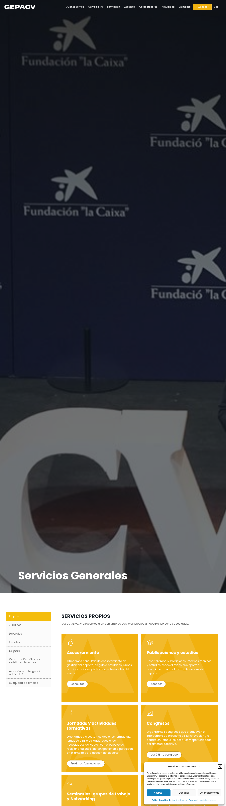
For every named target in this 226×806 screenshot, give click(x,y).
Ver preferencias (209, 792)
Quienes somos (75, 7)
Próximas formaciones (86, 763)
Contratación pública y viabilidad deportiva (24, 661)
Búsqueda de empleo (23, 683)
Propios (14, 616)
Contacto (185, 7)
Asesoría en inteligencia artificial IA (25, 672)
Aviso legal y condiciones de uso (202, 800)
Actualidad (168, 7)
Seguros (14, 651)
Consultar (77, 684)
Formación (113, 7)
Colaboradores (148, 7)
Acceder (203, 7)
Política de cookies (160, 800)
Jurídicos (15, 625)
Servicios (93, 7)
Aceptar (158, 792)
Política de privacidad (178, 800)
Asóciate (129, 7)
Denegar (184, 792)
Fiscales (14, 642)
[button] (219, 766)
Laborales (15, 633)
